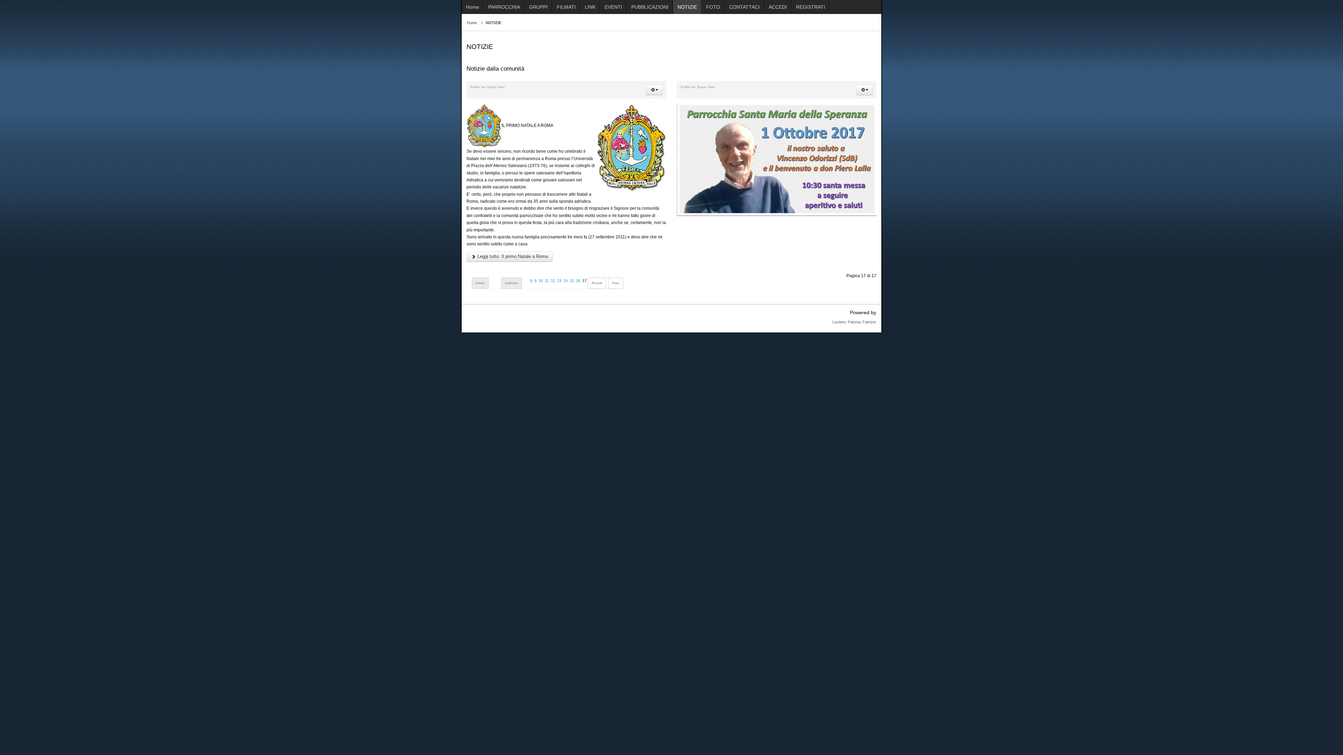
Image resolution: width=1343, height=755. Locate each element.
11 (547, 281)
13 (559, 281)
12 (553, 281)
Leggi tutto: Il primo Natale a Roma (512, 256)
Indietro (511, 283)
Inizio (480, 283)
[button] (654, 90)
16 (578, 281)
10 (541, 281)
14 (565, 281)
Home (472, 23)
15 (572, 281)
